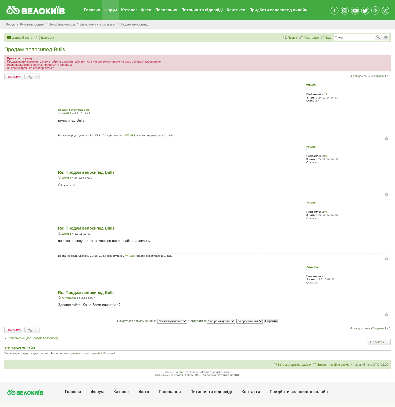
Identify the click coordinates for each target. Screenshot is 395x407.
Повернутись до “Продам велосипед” (33, 338)
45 (325, 94)
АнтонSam (313, 267)
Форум (110, 10)
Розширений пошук (385, 37)
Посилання (166, 10)
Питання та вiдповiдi (202, 10)
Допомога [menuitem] (47, 37)
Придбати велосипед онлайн (278, 10)
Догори (386, 138)
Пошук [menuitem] (292, 37)
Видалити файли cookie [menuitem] (333, 364)
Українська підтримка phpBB (220, 374)
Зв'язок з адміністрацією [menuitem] (294, 364)
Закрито (14, 76)
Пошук (378, 37)
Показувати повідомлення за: (137, 320)
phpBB (183, 371)
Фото (146, 10)
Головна (92, 10)
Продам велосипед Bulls (34, 49)
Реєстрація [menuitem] (311, 37)
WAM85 (311, 85)
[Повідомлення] (59, 113)
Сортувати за (197, 320)
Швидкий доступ (23, 37)
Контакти (236, 10)
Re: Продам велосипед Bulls (86, 172)
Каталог (129, 10)
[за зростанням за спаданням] (249, 320)
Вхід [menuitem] (328, 37)
